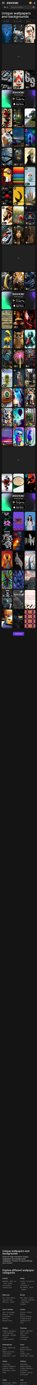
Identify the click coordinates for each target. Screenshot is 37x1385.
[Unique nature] (30, 117)
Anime (22, 1278)
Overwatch (6, 1364)
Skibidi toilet (24, 1347)
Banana (29, 1349)
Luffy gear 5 (24, 1285)
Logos (4, 1380)
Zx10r (11, 1314)
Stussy (31, 1298)
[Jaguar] (18, 137)
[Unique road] (30, 560)
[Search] (34, 7)
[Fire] (18, 215)
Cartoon (23, 1312)
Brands (22, 1295)
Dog (5, 1283)
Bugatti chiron (7, 1320)
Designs (5, 1328)
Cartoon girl (24, 1337)
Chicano (23, 1335)
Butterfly (5, 1281)
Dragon (22, 1331)
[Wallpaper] (30, 196)
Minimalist (5, 1335)
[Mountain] (30, 579)
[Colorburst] (7, 579)
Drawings (23, 1328)
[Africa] (7, 560)
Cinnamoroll (30, 1281)
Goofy (31, 1356)
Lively (4, 1347)
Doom (11, 1368)
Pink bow (23, 1383)
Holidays (23, 1361)
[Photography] (18, 599)
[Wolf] (7, 540)
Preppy (5, 1331)
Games (4, 1361)
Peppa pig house (8, 1352)
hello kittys (25, 1302)
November (23, 1370)
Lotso (14, 1356)
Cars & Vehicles (7, 1309)
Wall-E (4, 1349)
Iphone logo (6, 1383)
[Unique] (7, 319)
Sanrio (31, 1287)
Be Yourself (18, 21)
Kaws (5, 1337)
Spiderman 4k (25, 1320)
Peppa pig (11, 1347)
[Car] (7, 619)
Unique (28, 21)
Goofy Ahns (24, 1356)
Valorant (5, 1368)
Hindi (8, 1298)
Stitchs (29, 1312)
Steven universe (25, 1316)
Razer (26, 1298)
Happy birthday (25, 1366)
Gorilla (10, 1283)
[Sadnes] (18, 521)
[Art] (30, 157)
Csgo (4, 1372)
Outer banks (6, 1354)
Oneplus (23, 1304)
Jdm (4, 1312)
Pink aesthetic (9, 1333)
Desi (10, 1300)
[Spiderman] (7, 33)
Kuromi (22, 1281)
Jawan (12, 1302)
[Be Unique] (18, 619)
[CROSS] (7, 483)
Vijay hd (5, 1300)
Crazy (22, 1352)
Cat (15, 1281)
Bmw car (5, 1318)
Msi (21, 1298)
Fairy (22, 1333)
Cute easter (24, 1374)
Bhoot (13, 1298)
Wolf (11, 1281)
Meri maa (5, 1302)
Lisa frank (23, 1339)
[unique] (30, 619)
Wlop (26, 1333)
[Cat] (7, 137)
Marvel (22, 1314)
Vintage (13, 1335)
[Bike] (7, 599)
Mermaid (30, 1331)
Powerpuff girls (25, 1318)
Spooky (30, 1372)
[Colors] (18, 176)
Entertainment (7, 1345)
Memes (22, 1349)
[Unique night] (18, 540)
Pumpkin (23, 1372)
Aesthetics (12, 1331)
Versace (24, 1300)
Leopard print (7, 1287)
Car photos (6, 1316)
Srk (3, 1298)
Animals (5, 1278)
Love (21, 1380)
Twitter (14, 1383)
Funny (22, 1345)
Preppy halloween (26, 1368)
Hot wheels (10, 1312)
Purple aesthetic (8, 1339)
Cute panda (6, 1285)
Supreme (31, 1300)
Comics (22, 1309)
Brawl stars (6, 1370)
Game (13, 1370)
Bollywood (6, 1295)
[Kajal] (30, 521)
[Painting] (18, 579)
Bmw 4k (5, 1314)
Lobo (22, 1323)
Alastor (23, 1289)
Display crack (25, 1354)
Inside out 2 (6, 1356)
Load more (18, 634)
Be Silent (6, 21)
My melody (24, 1287)
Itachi (23, 1283)
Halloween (23, 1364)
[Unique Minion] (7, 176)
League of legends (8, 1366)
